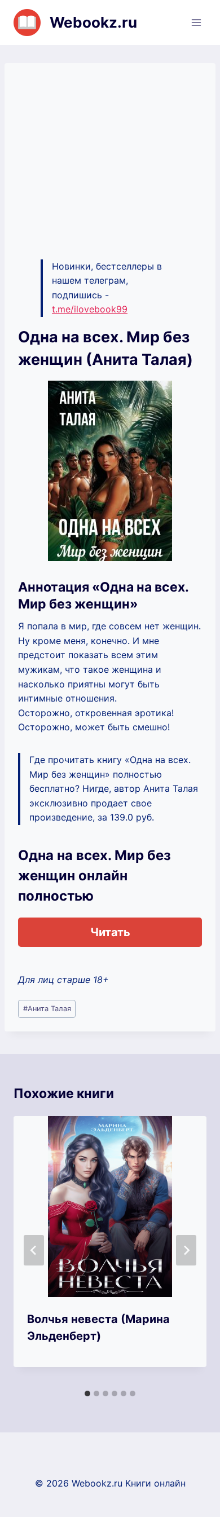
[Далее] (186, 1250)
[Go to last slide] (34, 1250)
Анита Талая (47, 1008)
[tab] (87, 1393)
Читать (110, 932)
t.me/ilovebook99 (89, 309)
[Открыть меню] (196, 22)
